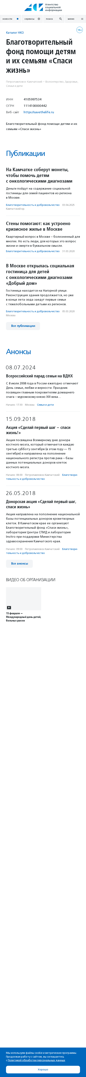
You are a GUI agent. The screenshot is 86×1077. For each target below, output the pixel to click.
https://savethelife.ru (39, 112)
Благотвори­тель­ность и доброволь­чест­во (33, 204)
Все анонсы (19, 564)
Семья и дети (45, 404)
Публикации (25, 153)
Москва (10, 315)
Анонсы (18, 351)
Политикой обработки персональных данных (36, 1060)
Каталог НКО (15, 32)
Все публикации (23, 326)
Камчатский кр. (15, 208)
